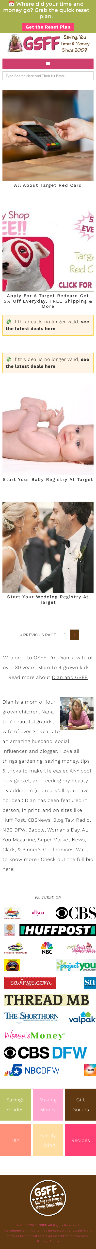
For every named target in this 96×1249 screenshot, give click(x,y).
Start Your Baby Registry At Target (48, 479)
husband (42, 741)
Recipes (80, 1140)
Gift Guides (80, 1104)
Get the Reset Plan (48, 27)
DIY (15, 1140)
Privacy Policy (48, 1241)
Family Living (48, 1140)
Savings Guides (15, 1104)
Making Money (48, 1104)
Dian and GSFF (70, 677)
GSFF (48, 43)
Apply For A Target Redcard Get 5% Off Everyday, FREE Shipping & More (48, 301)
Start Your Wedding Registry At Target (48, 599)
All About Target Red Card (48, 185)
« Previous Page (38, 634)
